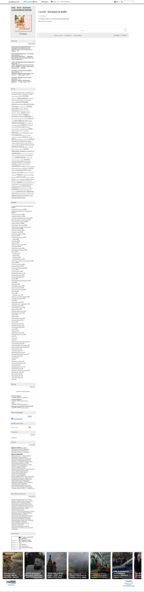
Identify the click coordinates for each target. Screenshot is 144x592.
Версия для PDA (128, 583)
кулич (13, 130)
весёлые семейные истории (19, 370)
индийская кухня (16, 368)
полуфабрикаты (17, 259)
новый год (15, 141)
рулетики (29, 155)
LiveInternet (14, 2)
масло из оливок (26, 135)
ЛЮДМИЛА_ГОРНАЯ (24, 518)
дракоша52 (22, 473)
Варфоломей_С (27, 513)
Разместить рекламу (129, 585)
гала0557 (26, 526)
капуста (31, 118)
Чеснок (25, 96)
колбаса (23, 125)
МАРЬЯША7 (26, 481)
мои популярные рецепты (19, 220)
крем (30, 129)
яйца (19, 198)
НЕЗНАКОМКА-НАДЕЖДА (19, 484)
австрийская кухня (17, 307)
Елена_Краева (15, 476)
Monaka (22, 502)
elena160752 (29, 505)
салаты (27, 159)
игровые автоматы (17, 298)
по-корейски (29, 151)
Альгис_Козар (15, 472)
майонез (18, 135)
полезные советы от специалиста (21, 211)
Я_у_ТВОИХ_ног (29, 488)
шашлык (30, 191)
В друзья (24, 34)
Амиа (21, 472)
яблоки (14, 198)
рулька (13, 157)
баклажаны (22, 98)
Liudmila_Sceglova (22, 460)
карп (12, 120)
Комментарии (27, 7)
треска (32, 179)
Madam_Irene (29, 461)
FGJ (26, 499)
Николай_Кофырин (17, 449)
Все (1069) (32, 43)
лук (12, 135)
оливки (13, 143)
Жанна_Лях (15, 515)
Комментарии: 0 (24, 404)
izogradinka (27, 458)
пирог (21, 146)
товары (13, 316)
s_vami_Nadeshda (21, 466)
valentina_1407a (24, 508)
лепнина (31, 132)
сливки (23, 166)
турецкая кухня (16, 350)
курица (14, 132)
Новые (125, 35)
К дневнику (68, 35)
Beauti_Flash (15, 499)
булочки (24, 102)
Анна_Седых (30, 511)
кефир (14, 123)
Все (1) (33, 434)
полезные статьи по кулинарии (20, 261)
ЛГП (31, 479)
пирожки (15, 151)
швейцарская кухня (17, 334)
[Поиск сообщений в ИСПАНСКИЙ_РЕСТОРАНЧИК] (30, 416)
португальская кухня (17, 363)
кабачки (27, 116)
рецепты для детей (17, 289)
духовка (15, 109)
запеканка (15, 111)
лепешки (26, 133)
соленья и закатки (16, 361)
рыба (17, 157)
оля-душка (27, 485)
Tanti (30, 504)
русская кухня (15, 232)
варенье (14, 104)
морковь (25, 137)
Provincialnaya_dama (25, 464)
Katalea (13, 501)
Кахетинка (14, 478)
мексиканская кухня (17, 311)
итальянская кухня (17, 237)
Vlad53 (13, 470)
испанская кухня (16, 214)
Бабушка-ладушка (16, 451)
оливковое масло (19, 143)
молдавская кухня (16, 313)
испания (21, 116)
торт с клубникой (21, 179)
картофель (19, 120)
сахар (13, 162)
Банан (16, 96)
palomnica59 (15, 464)
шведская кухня (16, 323)
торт (24, 177)
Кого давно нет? (16, 455)
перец (27, 144)
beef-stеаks (14, 94)
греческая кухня (16, 302)
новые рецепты (16, 223)
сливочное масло (30, 166)
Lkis (29, 460)
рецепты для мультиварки (19, 296)
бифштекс (31, 98)
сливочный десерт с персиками (19, 168)
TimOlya (27, 469)
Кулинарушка (15, 479)
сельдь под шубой (23, 164)
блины (18, 102)
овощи (23, 141)
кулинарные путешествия (19, 304)
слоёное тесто (16, 295)
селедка (27, 162)
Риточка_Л (14, 452)
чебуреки (15, 189)
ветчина (20, 104)
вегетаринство (15, 374)
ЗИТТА (23, 476)
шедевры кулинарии (17, 250)
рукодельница (15, 349)
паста (18, 144)
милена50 (14, 482)
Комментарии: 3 (24, 397)
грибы (29, 106)
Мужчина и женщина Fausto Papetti (22, 406)
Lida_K (24, 501)
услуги (13, 338)
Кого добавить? (26, 455)
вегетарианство (16, 375)
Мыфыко (31, 520)
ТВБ (23, 488)
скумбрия (15, 166)
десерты (14, 235)
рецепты (14, 437)
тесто (19, 177)
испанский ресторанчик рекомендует (22, 206)
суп (18, 172)
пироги (26, 149)
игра (12, 300)
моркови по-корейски (16, 137)
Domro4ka (26, 449)
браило (26, 472)
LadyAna (18, 501)
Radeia (13, 466)
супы (12, 336)
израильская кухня (17, 273)
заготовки (14, 284)
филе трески (19, 184)
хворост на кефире (28, 187)
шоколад (15, 195)
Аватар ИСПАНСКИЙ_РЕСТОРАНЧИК (22, 23)
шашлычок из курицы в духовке (26, 193)
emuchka (21, 458)
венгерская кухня (16, 372)
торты (28, 179)
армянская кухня (16, 332)
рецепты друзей (16, 230)
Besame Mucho (16, 396)
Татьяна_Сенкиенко (17, 526)
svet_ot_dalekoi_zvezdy (18, 467)
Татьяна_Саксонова (17, 524)
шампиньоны (21, 191)
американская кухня (17, 367)
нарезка (26, 139)
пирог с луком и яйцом (17, 149)
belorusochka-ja (23, 457)
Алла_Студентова (23, 452)
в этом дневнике (18, 419)
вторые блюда (15, 271)
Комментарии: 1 (24, 400)
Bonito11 (21, 499)
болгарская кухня (16, 327)
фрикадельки (26, 186)
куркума (20, 132)
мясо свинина (19, 139)
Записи (13, 7)
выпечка (13, 241)
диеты (13, 279)
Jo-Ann (29, 499)
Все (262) (32, 444)
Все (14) (32, 386)
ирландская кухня (16, 318)
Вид (117, 2)
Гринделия (14, 514)
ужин (12, 379)
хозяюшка (14, 246)
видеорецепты (15, 266)
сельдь (14, 164)
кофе (23, 127)
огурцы (28, 141)
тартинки (26, 172)
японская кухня (16, 320)
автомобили (15, 365)
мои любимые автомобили (19, 347)
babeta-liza (14, 457)
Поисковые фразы (27, 547)
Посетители (25, 546)
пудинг (22, 153)
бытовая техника (16, 325)
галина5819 (15, 473)
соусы (29, 170)
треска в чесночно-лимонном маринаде (21, 180)
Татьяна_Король (16, 488)
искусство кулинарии (17, 268)
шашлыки (14, 193)
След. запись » (78, 35)
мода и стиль (15, 309)
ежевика (21, 108)
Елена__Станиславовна (18, 475)
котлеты (18, 127)
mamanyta (21, 507)
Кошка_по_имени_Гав (24, 478)
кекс (26, 121)
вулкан (31, 104)
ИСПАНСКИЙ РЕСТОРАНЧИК (12, 10)
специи (13, 172)
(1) (19, 79)
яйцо (23, 197)
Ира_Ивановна (29, 476)
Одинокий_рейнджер (17, 485)
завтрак (25, 109)
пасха (22, 144)
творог (20, 174)
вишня (26, 104)
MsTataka (25, 451)
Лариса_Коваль (24, 479)
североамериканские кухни (19, 341)
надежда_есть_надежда (25, 482)
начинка (31, 139)
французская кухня (17, 244)
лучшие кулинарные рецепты (20, 218)
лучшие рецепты (16, 216)
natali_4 (26, 507)
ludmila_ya (14, 461)
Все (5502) (32, 496)
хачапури (14, 187)
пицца (22, 151)
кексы (30, 121)
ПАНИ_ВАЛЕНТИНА (22, 487)
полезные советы (16, 234)
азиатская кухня (16, 248)
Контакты (128, 584)
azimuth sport (30, 92)
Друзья (19, 7)
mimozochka (15, 463)
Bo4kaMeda (14, 458)
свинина (20, 162)
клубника (20, 123)
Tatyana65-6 (15, 505)
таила (30, 487)
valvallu (32, 469)
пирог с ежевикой (28, 146)
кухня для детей (16, 287)
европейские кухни (17, 209)
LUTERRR (21, 461)
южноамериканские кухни (19, 354)
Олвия (22, 523)
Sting (13, 402)
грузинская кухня (16, 277)
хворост (21, 187)
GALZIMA (24, 448)
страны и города (16, 264)
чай (12, 359)
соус (25, 170)
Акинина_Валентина (22, 470)
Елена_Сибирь (22, 514)
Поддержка (115, 2)
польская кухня (16, 356)
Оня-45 (13, 487)
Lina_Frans (29, 501)
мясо (13, 139)
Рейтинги (45, 1)
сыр (21, 172)
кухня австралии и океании (19, 345)
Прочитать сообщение (45, 21)
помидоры (16, 153)
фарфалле (14, 182)
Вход (36, 1)
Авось (55, 1)
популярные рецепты (18, 221)
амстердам (14, 98)
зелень (23, 112)
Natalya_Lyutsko (24, 463)
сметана (19, 170)
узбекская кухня (16, 377)
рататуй (27, 153)
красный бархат (24, 129)
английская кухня (16, 286)
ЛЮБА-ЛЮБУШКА (16, 481)
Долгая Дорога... (16, 399)
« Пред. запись (58, 35)
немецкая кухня (16, 305)
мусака (30, 137)
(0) (33, 46)
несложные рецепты (17, 225)
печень (31, 144)
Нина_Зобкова (15, 523)
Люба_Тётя (24, 520)
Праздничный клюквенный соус (21, 46)
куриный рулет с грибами (21, 130)
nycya (31, 507)
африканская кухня (17, 352)
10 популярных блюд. (18, 92)
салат (23, 157)
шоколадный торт (26, 195)
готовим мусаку (22, 106)
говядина (14, 106)
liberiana (14, 460)
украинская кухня (16, 275)
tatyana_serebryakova (17, 469)
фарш (19, 182)
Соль (20, 96)
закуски (13, 291)
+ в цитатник (42, 15)
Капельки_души (25, 517)
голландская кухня (17, 343)
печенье (15, 147)
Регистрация (28, 1)
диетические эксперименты (19, 280)
